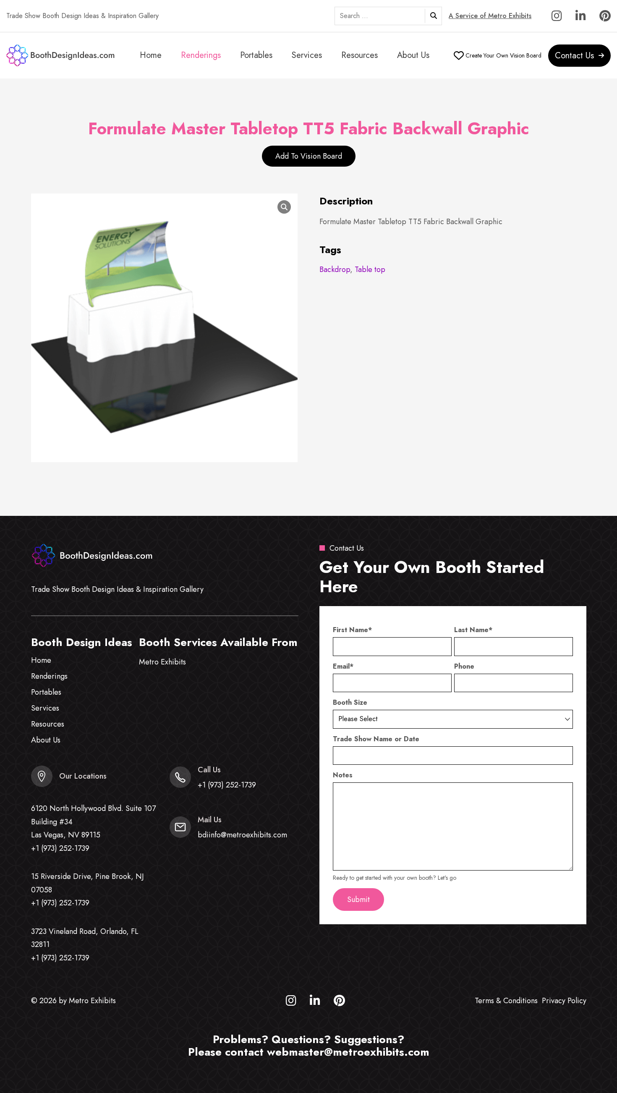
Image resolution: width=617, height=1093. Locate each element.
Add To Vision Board (308, 156)
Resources (359, 55)
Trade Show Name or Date (376, 739)
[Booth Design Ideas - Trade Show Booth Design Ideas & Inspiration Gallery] (60, 55)
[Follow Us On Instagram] (557, 18)
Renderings (201, 55)
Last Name (473, 630)
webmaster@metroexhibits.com (348, 1052)
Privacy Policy (564, 1000)
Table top (370, 269)
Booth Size (350, 702)
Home (151, 55)
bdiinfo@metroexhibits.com (242, 835)
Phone (464, 666)
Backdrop (334, 269)
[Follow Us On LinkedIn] (580, 18)
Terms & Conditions (506, 1000)
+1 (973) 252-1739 (60, 848)
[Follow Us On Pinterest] (605, 18)
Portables (256, 55)
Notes (343, 775)
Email (343, 666)
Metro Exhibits (162, 661)
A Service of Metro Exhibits (490, 16)
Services (307, 55)
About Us (413, 55)
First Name (352, 630)
